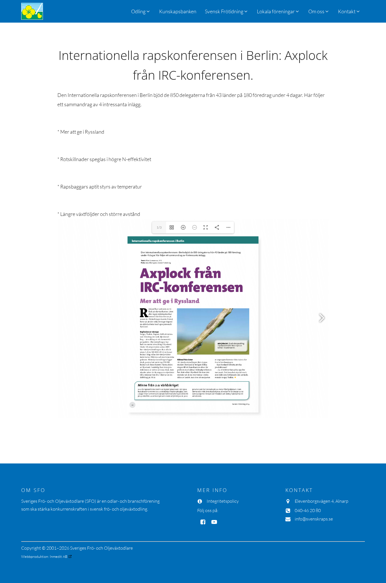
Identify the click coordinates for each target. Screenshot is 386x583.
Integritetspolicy (223, 501)
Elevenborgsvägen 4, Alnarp (321, 501)
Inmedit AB (58, 556)
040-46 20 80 (308, 510)
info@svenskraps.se (314, 519)
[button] (227, 11)
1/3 (159, 227)
